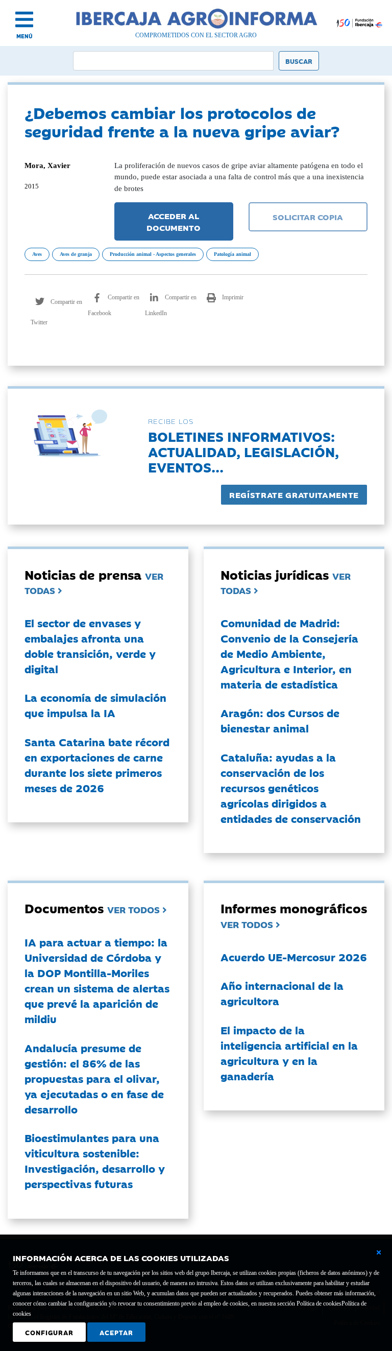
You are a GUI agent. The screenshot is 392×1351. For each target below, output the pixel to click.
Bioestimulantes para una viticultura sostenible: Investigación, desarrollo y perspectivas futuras (94, 1160)
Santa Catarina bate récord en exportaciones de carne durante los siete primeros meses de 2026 (96, 764)
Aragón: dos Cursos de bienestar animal (279, 720)
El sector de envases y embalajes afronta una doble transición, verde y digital (90, 645)
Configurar (49, 1332)
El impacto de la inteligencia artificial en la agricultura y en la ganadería (289, 1052)
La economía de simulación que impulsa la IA (95, 705)
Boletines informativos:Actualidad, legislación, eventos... (243, 451)
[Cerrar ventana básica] (379, 1252)
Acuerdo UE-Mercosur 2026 (293, 956)
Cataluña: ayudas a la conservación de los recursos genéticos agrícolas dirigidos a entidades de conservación (290, 787)
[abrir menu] (24, 19)
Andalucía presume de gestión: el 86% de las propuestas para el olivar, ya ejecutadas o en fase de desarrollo (94, 1078)
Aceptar (116, 1332)
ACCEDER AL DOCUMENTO (173, 221)
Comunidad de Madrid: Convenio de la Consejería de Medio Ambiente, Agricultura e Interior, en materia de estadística (289, 653)
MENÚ (24, 36)
